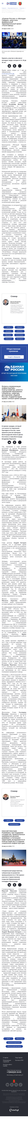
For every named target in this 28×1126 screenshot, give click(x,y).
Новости (22, 8)
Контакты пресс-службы (7, 1065)
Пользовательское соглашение (14, 1096)
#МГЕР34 (19, 331)
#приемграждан (14, 824)
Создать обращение (14, 357)
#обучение (9, 338)
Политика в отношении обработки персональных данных (14, 1100)
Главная (4, 8)
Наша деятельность (13, 8)
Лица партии (18, 1057)
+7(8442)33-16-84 (14, 1072)
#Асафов (8, 331)
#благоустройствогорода (14, 1046)
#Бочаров (19, 820)
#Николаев (20, 1038)
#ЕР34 (8, 327)
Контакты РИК (19, 1060)
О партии (5, 1057)
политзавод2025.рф (8, 73)
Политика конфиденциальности (14, 1098)
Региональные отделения (7, 1061)
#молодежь (20, 338)
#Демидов (8, 335)
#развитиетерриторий (14, 1042)
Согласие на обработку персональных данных (14, 1102)
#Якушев (19, 327)
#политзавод (19, 335)
